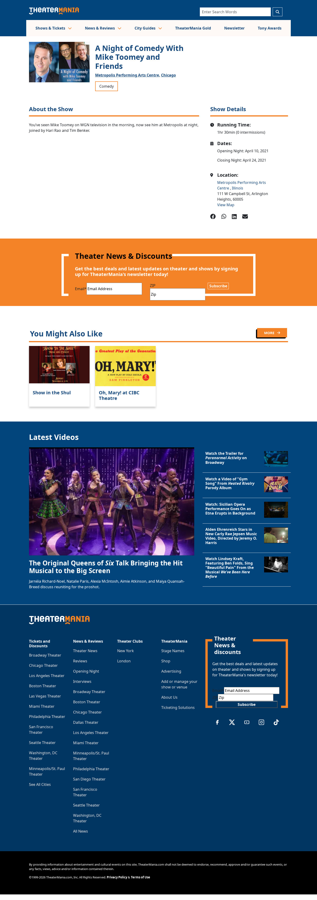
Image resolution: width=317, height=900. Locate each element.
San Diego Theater (89, 779)
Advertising (171, 671)
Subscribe (218, 286)
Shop (165, 661)
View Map (225, 204)
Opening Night (86, 671)
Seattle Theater (42, 742)
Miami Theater (42, 706)
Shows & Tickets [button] (51, 28)
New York (125, 650)
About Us (169, 697)
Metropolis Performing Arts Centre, (127, 75)
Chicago (168, 75)
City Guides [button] (145, 28)
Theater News (85, 650)
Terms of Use (140, 877)
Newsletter (234, 28)
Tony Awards (269, 28)
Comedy (106, 86)
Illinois (237, 188)
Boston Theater (42, 685)
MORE (269, 332)
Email (81, 288)
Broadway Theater (45, 655)
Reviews (80, 661)
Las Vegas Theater (45, 696)
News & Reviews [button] (100, 28)
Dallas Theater (85, 722)
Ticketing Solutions (178, 707)
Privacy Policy (117, 877)
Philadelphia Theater (47, 716)
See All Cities (40, 784)
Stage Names (172, 650)
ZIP (152, 285)
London (124, 661)
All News (80, 831)
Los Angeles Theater (47, 675)
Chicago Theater (43, 665)
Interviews (82, 681)
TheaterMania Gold (193, 28)
